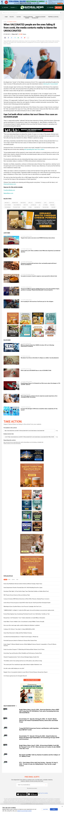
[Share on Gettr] (25, 37)
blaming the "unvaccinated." (50, 84)
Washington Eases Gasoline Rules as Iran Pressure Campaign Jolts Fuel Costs (22, 606)
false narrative (55, 41)
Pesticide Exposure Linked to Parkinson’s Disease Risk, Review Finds (20, 640)
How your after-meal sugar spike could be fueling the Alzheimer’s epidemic (22, 625)
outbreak (19, 42)
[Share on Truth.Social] (21, 37)
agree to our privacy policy (24, 811)
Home (6, 16)
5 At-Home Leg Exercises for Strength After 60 (15, 675)
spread (46, 42)
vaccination (51, 42)
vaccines (8, 43)
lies (15, 42)
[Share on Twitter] (11, 37)
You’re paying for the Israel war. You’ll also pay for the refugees (37, 301)
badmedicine (15, 41)
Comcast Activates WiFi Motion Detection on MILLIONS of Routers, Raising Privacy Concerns (26, 598)
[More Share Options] (28, 37)
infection (6, 42)
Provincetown (36, 42)
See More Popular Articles (32, 680)
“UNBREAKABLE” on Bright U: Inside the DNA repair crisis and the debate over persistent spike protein (29, 610)
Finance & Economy (40, 16)
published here (28, 802)
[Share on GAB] (18, 37)
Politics (12, 16)
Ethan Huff (15, 34)
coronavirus (33, 41)
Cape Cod (27, 41)
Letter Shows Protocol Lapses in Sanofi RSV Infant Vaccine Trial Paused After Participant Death (27, 602)
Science (27, 17)
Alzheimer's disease (11, 21)
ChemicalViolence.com (10, 184)
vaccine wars (46, 207)
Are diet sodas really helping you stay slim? (14, 668)
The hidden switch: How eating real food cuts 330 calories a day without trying (23, 660)
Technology (35, 17)
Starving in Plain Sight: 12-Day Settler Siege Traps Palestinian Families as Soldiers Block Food (26, 591)
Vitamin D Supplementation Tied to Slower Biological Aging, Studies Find (21, 657)
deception (42, 41)
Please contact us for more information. (12, 443)
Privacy (35, 798)
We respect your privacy (32, 788)
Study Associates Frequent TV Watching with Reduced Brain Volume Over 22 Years (24, 649)
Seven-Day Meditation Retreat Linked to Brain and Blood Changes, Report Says (23, 583)
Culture (19, 16)
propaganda (30, 42)
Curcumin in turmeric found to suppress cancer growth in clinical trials (39, 276)
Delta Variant (48, 41)
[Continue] (46, 785)
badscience (21, 41)
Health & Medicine (28, 16)
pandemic (23, 42)
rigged (42, 42)
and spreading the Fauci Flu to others (34, 149)
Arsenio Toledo (29, 261)
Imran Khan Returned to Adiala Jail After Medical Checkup (18, 633)
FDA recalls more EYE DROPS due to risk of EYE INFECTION (36, 370)
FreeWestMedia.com (9, 190)
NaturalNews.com (8, 193)
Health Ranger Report (9, 705)
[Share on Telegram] (15, 37)
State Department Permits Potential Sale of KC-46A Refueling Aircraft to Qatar (23, 587)
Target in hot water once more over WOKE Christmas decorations (38, 237)
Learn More (45, 809)
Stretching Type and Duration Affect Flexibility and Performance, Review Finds (23, 653)
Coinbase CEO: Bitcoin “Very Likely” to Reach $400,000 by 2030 (19, 629)
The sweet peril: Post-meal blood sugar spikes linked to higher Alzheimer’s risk (23, 664)
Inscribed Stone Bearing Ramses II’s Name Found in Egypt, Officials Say (21, 636)
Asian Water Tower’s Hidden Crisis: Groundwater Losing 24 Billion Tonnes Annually (24, 621)
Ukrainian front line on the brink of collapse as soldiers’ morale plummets (40, 357)
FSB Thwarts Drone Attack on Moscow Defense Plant (17, 595)
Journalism (11, 42)
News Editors (29, 287)
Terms (38, 798)
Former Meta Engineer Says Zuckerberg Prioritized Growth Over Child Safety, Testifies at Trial (26, 614)
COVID (37, 41)
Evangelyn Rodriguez (30, 274)
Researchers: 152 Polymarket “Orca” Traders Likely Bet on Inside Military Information (24, 617)
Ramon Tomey (29, 236)
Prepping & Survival (53, 16)
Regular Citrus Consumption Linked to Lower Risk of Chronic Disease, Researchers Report (26, 672)
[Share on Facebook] (8, 37)
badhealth (8, 41)
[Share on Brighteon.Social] (5, 37)
